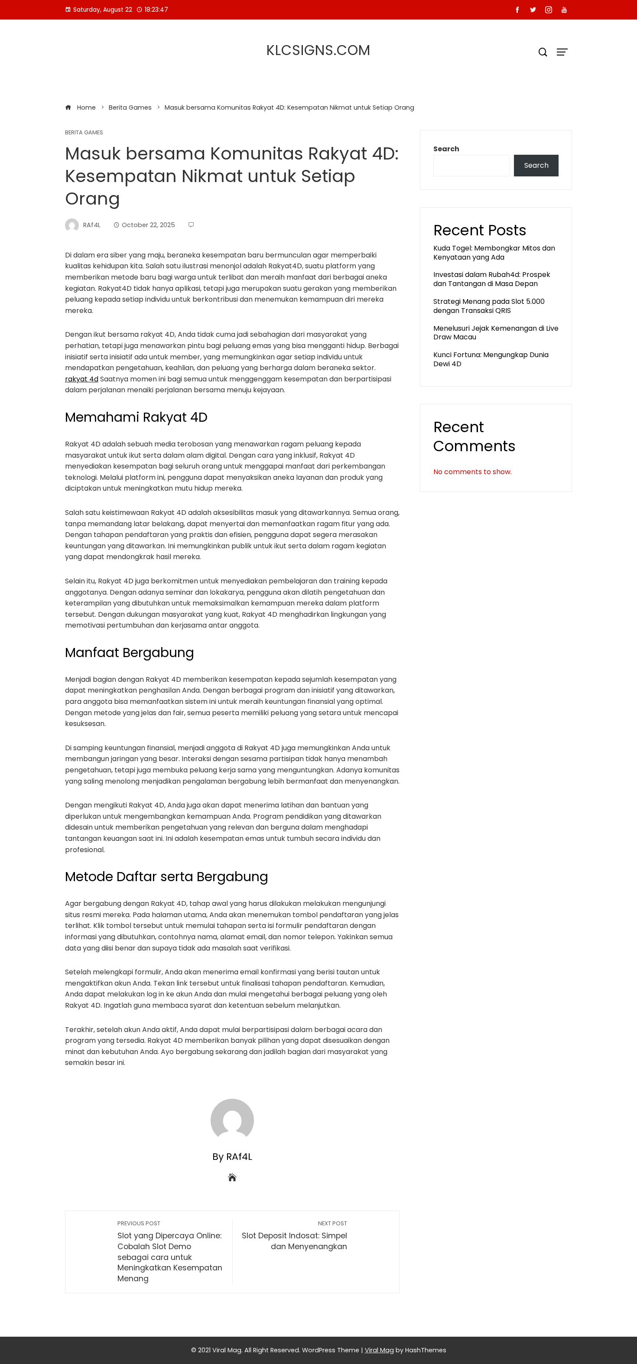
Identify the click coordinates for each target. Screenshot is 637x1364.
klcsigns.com (318, 50)
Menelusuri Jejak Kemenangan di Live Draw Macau (496, 332)
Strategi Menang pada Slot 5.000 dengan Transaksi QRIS (489, 306)
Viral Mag (379, 1350)
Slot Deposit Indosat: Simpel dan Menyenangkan (294, 1236)
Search (446, 149)
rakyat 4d (81, 379)
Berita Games (84, 133)
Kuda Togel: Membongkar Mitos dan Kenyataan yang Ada (494, 252)
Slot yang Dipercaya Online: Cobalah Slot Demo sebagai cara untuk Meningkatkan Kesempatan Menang (169, 1252)
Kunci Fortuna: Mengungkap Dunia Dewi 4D (491, 359)
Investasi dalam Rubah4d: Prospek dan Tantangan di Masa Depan (491, 279)
